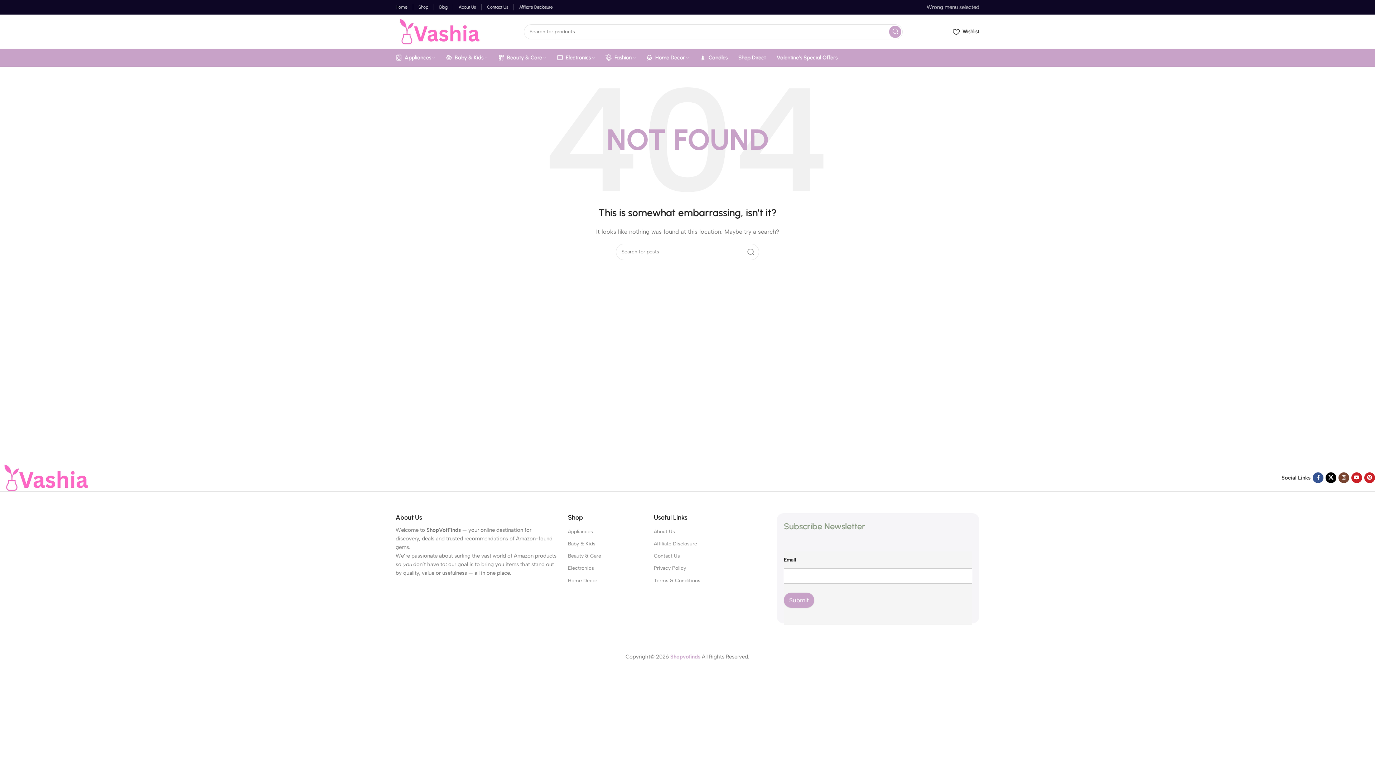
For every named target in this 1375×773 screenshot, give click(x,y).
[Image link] (45, 477)
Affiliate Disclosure (675, 544)
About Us (664, 532)
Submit (799, 600)
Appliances (580, 532)
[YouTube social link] (1356, 477)
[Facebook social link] (1318, 477)
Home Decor (582, 581)
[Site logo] (438, 31)
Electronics (581, 568)
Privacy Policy (670, 568)
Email (790, 560)
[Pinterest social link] (1369, 477)
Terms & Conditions (677, 581)
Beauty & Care (584, 556)
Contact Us (667, 556)
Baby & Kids (581, 544)
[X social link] (1331, 477)
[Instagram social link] (1343, 477)
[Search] (895, 32)
